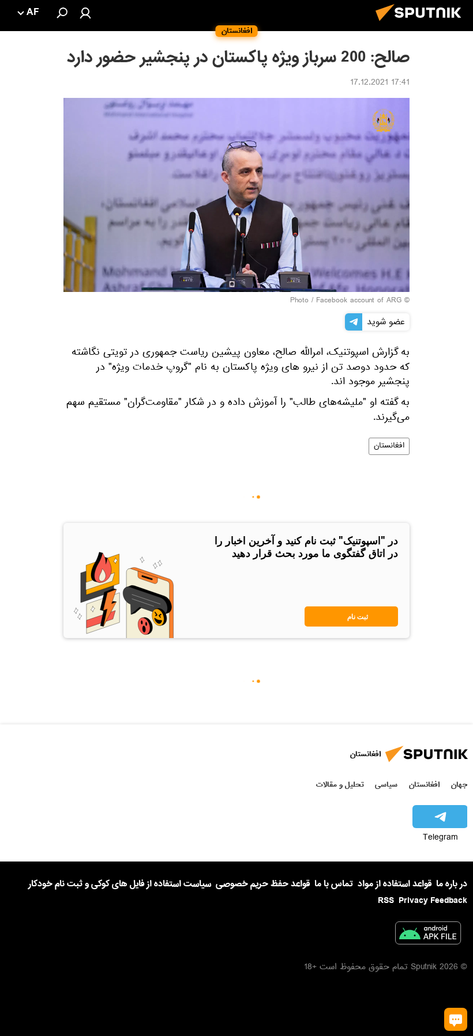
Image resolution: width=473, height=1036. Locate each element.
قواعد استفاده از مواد (394, 884)
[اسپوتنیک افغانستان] (421, 24)
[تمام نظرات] (455, 1019)
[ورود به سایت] (85, 12)
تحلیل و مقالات (340, 784)
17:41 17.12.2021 (380, 83)
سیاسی (386, 784)
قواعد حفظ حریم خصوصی (263, 884)
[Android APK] (428, 935)
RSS (386, 901)
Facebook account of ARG (358, 301)
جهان (459, 784)
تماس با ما (333, 884)
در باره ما (451, 884)
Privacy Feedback (433, 900)
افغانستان (389, 446)
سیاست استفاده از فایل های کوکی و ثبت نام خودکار (119, 884)
